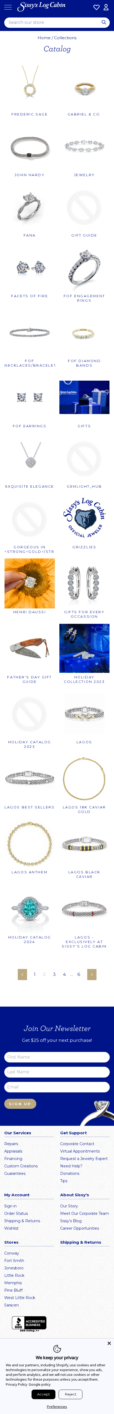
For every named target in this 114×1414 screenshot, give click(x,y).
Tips (63, 1181)
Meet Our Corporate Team (84, 1213)
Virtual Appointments (80, 1151)
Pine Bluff (13, 1290)
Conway (11, 1253)
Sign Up (20, 1104)
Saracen (11, 1305)
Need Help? (71, 1166)
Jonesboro (14, 1268)
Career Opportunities (79, 1228)
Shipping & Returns (22, 1221)
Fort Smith (14, 1260)
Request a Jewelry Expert (84, 1158)
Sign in (10, 1206)
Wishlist (11, 1228)
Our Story (69, 1206)
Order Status (16, 1213)
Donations (69, 1173)
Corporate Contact (77, 1143)
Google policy (40, 1384)
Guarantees (14, 1173)
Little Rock (14, 1275)
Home (44, 37)
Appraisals (13, 1151)
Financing (13, 1158)
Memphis (13, 1282)
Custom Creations (21, 1166)
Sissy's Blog (71, 1221)
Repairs (11, 1143)
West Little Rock (19, 1297)
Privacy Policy (16, 1384)
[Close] (109, 1343)
